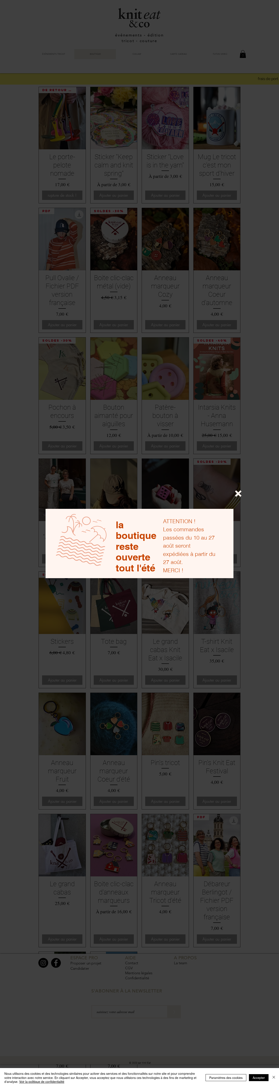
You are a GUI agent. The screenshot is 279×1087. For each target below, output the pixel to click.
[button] (238, 493)
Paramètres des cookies (226, 1077)
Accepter (259, 1077)
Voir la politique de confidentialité (41, 1081)
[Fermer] (273, 1078)
